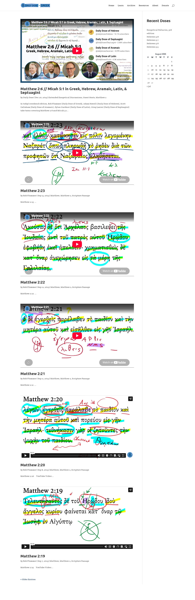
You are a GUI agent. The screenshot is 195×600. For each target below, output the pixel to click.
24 (152, 78)
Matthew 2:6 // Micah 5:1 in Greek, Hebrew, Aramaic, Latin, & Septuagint (73, 91)
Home (111, 5)
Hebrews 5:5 (152, 47)
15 (172, 70)
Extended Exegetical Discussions (65, 97)
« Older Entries (28, 579)
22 (172, 74)
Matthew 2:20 (32, 465)
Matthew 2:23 (32, 191)
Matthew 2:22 (32, 282)
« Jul (149, 86)
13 (164, 70)
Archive (131, 5)
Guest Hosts (89, 97)
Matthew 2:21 (32, 374)
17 (152, 74)
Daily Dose (28, 97)
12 (160, 70)
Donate (165, 5)
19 (160, 74)
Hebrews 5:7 (153, 40)
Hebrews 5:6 (153, 43)
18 (156, 74)
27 (164, 78)
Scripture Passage (81, 195)
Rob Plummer (29, 195)
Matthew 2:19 (32, 556)
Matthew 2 (101, 97)
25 (156, 78)
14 (168, 70)
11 (156, 70)
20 (164, 74)
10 (152, 70)
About (155, 5)
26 (160, 78)
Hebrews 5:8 (153, 36)
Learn (121, 5)
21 (168, 74)
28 (168, 78)
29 (172, 78)
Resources (144, 5)
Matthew (55, 195)
